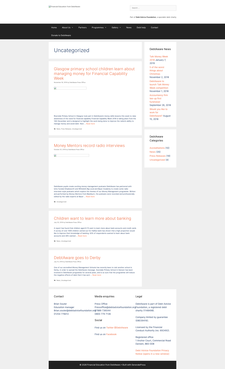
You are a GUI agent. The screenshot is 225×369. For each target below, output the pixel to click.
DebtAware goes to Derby (77, 257)
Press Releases (66, 129)
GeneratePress (139, 365)
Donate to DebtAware (61, 35)
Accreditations (157, 148)
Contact (154, 27)
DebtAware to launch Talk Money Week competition (159, 84)
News (129, 27)
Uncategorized (77, 129)
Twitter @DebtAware (117, 327)
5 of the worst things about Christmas (157, 70)
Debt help (141, 27)
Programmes (98, 27)
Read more (90, 124)
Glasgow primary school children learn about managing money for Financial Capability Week (94, 73)
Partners (83, 27)
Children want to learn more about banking (92, 218)
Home (54, 27)
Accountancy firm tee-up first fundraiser (159, 98)
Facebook (111, 334)
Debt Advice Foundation (146, 17)
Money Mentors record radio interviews (89, 145)
